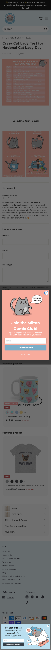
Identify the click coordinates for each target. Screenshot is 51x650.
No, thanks (25, 354)
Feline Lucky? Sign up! (13, 644)
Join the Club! (25, 347)
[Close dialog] (46, 293)
